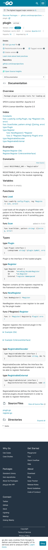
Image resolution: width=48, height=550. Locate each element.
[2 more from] (3, 425)
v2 (35, 10)
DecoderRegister (32, 271)
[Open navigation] (43, 3)
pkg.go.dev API (9, 485)
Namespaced (30, 276)
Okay (43, 543)
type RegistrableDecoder (14, 138)
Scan (10, 223)
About (30, 469)
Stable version (10, 52)
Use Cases (7, 453)
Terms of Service (24, 532)
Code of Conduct (34, 492)
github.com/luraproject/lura (31, 15)
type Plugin (8, 127)
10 (7, 34)
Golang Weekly (8, 520)
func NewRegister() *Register (19, 133)
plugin (5, 18)
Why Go (7, 448)
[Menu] (24, 77)
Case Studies (8, 456)
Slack (5, 509)
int (9, 204)
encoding (21, 271)
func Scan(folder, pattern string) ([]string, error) (24, 124)
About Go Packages (10, 481)
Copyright (24, 529)
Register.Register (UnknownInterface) (19, 153)
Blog (29, 477)
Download (31, 473)
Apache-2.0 (36, 31)
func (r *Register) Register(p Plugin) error (25, 135)
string (31, 228)
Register (12, 264)
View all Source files (35, 404)
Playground (31, 453)
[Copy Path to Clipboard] (9, 18)
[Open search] (37, 3)
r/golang (6, 513)
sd (18, 274)
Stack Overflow (33, 460)
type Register (9, 130)
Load (10, 196)
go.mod (12, 45)
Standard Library (9, 473)
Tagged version (36, 48)
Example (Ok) (12, 332)
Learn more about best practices (15, 56)
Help (29, 464)
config (20, 201)
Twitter (5, 501)
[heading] (10, 3)
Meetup (6, 516)
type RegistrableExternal (13, 141)
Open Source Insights (13, 71)
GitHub (5, 505)
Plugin (26, 201)
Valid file (11, 45)
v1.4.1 (8, 28)
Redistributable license (14, 48)
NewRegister (14, 293)
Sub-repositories (9, 477)
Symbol (36, 250)
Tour (29, 456)
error (14, 204)
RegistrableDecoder (18, 349)
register (21, 276)
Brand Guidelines (33, 488)
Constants (7, 116)
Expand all (41, 421)
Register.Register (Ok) (12, 151)
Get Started (33, 448)
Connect (7, 497)
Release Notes (32, 485)
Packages (7, 469)
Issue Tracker (32, 481)
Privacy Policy (24, 536)
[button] (4, 45)
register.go (7, 413)
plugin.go (7, 410)
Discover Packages (10, 15)
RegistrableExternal (18, 375)
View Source (40, 163)
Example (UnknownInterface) (18, 340)
